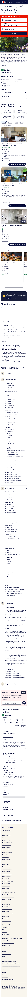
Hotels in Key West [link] (6, 876)
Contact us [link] (4, 932)
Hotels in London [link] (6, 878)
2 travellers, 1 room (9, 29)
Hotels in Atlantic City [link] (7, 874)
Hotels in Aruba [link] (5, 894)
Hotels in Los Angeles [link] (7, 852)
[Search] (24, 703)
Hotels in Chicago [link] (6, 837)
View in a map (5, 321)
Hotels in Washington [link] (7, 861)
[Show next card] (26, 44)
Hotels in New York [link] (6, 835)
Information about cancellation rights (11, 361)
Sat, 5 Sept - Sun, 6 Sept (10, 25)
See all (2, 89)
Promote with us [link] (6, 945)
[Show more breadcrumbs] (2, 820)
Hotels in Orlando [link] (6, 840)
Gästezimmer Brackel (10, 20)
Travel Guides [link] (5, 977)
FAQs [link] (3, 929)
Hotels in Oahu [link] (5, 918)
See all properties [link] (7, 6)
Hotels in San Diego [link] (6, 845)
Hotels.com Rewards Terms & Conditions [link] (11, 966)
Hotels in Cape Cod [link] (6, 921)
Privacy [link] (3, 956)
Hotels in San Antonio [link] (7, 869)
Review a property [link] (6, 934)
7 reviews (4, 717)
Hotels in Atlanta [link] (6, 866)
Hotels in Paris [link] (5, 857)
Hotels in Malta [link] (5, 906)
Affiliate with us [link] (5, 940)
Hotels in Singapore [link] (6, 899)
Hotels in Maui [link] (5, 911)
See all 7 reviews (5, 72)
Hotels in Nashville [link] (6, 847)
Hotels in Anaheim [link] (6, 886)
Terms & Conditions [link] (6, 954)
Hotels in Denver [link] (6, 859)
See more (3, 65)
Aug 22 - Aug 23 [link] (7, 112)
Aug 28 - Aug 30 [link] (7, 117)
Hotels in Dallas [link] (5, 888)
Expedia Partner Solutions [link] (8, 943)
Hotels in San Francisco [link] (7, 849)
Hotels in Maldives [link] (6, 901)
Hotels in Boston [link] (6, 871)
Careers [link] (4, 974)
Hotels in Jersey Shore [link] (7, 909)
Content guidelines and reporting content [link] (11, 963)
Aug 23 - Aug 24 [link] (21, 112)
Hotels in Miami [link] (5, 854)
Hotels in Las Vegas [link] (6, 833)
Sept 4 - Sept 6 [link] (21, 117)
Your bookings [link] (5, 927)
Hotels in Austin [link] (5, 864)
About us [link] (4, 972)
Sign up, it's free (16, 298)
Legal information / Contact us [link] (9, 961)
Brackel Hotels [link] (8, 820)
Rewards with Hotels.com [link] (8, 979)
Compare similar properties (15, 286)
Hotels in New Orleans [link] (7, 842)
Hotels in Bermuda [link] (6, 904)
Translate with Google (8, 737)
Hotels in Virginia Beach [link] (7, 881)
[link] (25, 6)
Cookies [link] (4, 958)
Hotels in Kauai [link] (5, 916)
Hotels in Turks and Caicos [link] (8, 897)
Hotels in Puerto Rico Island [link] (8, 913)
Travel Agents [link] (5, 947)
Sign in (8, 298)
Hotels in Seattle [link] (6, 883)
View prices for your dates (17, 164)
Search (14, 33)
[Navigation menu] (25, 2)
